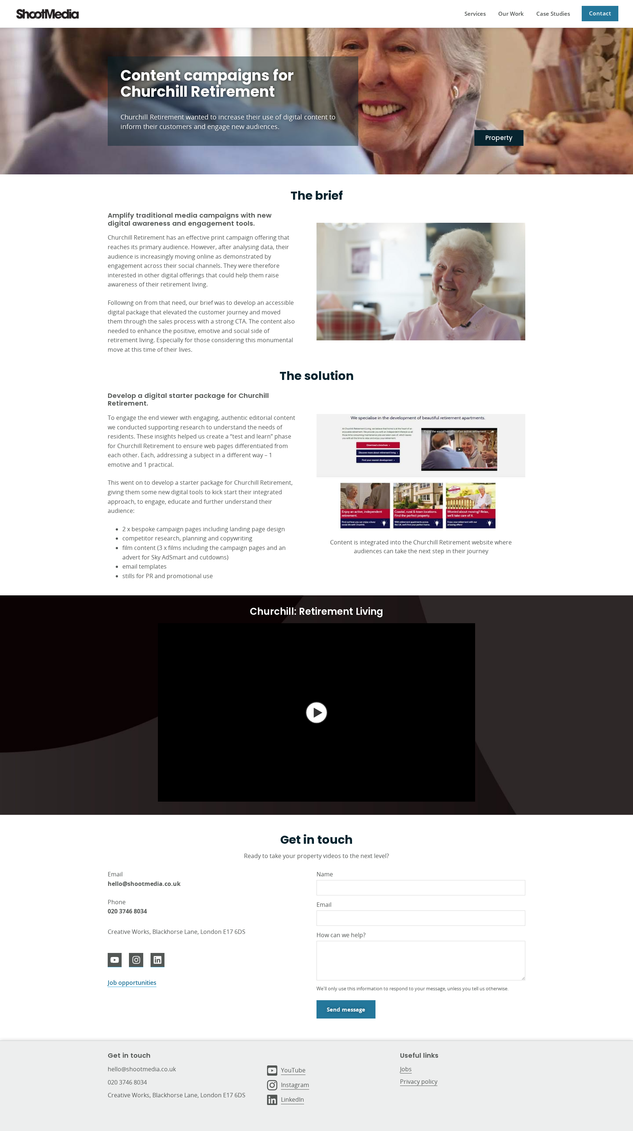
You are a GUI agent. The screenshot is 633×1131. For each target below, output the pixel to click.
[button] (316, 712)
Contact (600, 13)
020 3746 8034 (127, 1082)
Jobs (406, 1069)
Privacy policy (418, 1082)
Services (475, 13)
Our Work (511, 13)
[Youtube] (115, 960)
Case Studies (553, 13)
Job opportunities (132, 983)
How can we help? (341, 935)
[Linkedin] (157, 960)
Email (324, 905)
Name (324, 874)
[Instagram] (136, 960)
